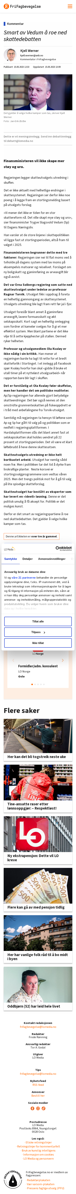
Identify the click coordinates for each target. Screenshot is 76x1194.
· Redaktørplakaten (38, 1180)
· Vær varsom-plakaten (40, 1184)
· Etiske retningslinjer (38, 1142)
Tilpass (36, 632)
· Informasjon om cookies (38, 1155)
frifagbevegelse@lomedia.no (38, 1027)
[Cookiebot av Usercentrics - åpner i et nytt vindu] (55, 548)
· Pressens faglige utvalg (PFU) (45, 1188)
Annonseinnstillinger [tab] (51, 558)
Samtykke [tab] (10, 558)
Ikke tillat (38, 642)
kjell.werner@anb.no (31, 55)
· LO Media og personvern (38, 1159)
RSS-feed (38, 1085)
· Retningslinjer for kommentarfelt (38, 1146)
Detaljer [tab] (28, 558)
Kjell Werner (29, 50)
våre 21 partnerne (24, 577)
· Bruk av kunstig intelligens (38, 1151)
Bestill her (38, 1096)
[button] (63, 660)
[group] (38, 660)
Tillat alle (38, 621)
